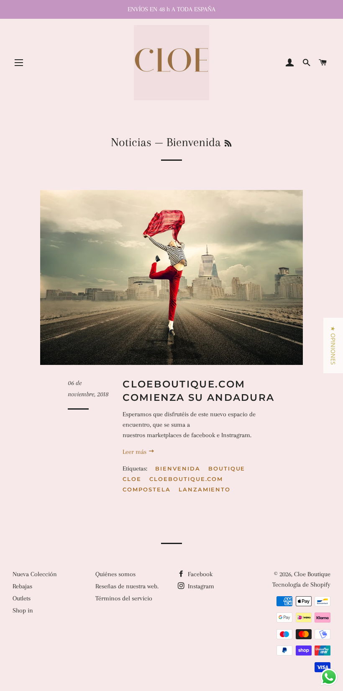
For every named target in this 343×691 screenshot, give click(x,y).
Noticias (131, 142)
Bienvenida (177, 468)
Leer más (135, 452)
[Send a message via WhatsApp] (329, 677)
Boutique (227, 468)
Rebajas (22, 586)
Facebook (199, 574)
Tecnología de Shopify (301, 584)
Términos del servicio (123, 598)
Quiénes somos (115, 574)
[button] (333, 345)
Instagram (200, 586)
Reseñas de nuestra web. (127, 586)
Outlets (22, 598)
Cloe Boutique (312, 574)
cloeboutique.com (186, 479)
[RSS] (228, 143)
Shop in (23, 610)
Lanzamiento (204, 489)
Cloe (132, 479)
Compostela (147, 489)
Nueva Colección (35, 574)
